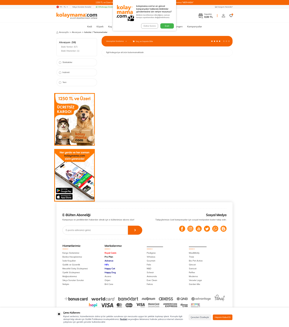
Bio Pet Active (196, 260)
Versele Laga (195, 280)
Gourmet (151, 260)
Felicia (150, 284)
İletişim (65, 284)
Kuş (110, 26)
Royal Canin (110, 253)
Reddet (123, 319)
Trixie (191, 256)
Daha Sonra (150, 26)
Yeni (64, 82)
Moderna (193, 276)
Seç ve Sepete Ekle (144, 41)
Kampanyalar (194, 26)
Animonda (152, 276)
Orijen (107, 280)
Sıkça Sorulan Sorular (81, 7)
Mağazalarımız (69, 276)
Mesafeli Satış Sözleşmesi (75, 268)
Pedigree (151, 253)
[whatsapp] (215, 229)
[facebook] (182, 229)
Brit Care (109, 284)
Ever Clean (152, 280)
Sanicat (192, 268)
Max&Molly (194, 253)
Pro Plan (109, 256)
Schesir (150, 272)
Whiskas (151, 256)
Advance (109, 260)
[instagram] (190, 229)
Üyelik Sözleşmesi (71, 272)
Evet (167, 26)
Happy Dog (110, 272)
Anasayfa (64, 32)
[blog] (224, 229)
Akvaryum (76, 32)
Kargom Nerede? (225, 7)
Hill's (107, 264)
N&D (149, 268)
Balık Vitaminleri (70, 51)
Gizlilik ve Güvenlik (71, 264)
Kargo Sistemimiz (70, 253)
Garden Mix (194, 284)
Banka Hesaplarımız (72, 256)
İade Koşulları (69, 260)
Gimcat (192, 264)
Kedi (89, 26)
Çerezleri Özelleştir (200, 317)
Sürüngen (177, 26)
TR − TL (63, 7)
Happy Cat (110, 268)
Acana (108, 276)
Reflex (192, 272)
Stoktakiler (67, 62)
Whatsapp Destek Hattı (108, 7)
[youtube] (199, 229)
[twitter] (207, 229)
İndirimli (66, 72)
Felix (149, 264)
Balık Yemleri (69, 47)
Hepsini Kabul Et (222, 317)
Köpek (100, 26)
